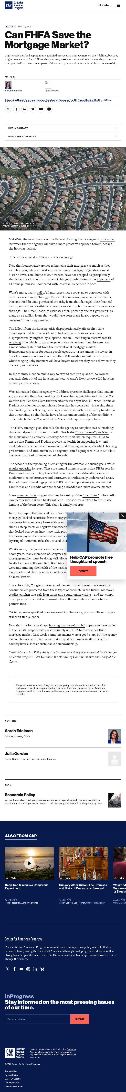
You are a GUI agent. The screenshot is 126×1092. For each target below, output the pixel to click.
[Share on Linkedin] (24, 109)
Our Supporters (12, 1082)
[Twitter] (7, 969)
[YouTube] (21, 969)
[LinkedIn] (35, 969)
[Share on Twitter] (8, 109)
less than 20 (67, 284)
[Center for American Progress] (9, 5)
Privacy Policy (11, 1075)
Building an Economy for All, (62, 100)
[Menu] (118, 5)
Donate (104, 5)
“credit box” (91, 495)
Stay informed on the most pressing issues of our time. (60, 1002)
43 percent (103, 279)
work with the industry (84, 410)
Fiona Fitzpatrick (12, 903)
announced (107, 239)
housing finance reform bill (67, 625)
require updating (20, 468)
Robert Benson (66, 903)
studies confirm (19, 594)
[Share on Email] (41, 109)
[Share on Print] (49, 109)
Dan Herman (79, 903)
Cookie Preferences (14, 1086)
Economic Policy (20, 794)
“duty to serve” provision (92, 432)
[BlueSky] (42, 969)
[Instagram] (28, 969)
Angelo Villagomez (29, 903)
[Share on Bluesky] (33, 109)
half (40, 292)
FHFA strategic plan (28, 428)
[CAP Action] (16, 1053)
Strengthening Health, (90, 100)
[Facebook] (14, 969)
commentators (27, 495)
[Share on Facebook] (16, 109)
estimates (56, 311)
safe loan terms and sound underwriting (64, 594)
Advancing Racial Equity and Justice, (25, 100)
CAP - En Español (13, 1079)
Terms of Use (11, 1071)
